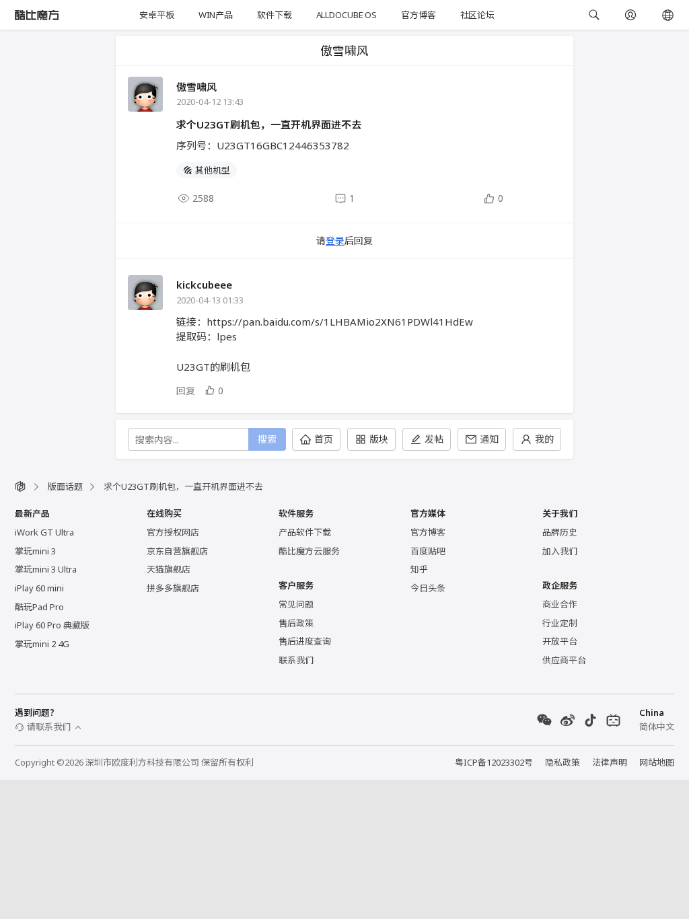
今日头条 (427, 588)
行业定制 (559, 623)
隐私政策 (562, 762)
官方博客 (418, 15)
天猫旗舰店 (168, 569)
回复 (185, 390)
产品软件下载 (305, 532)
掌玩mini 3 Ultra (46, 569)
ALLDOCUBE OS (346, 15)
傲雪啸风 (196, 87)
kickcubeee (204, 284)
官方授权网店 (173, 532)
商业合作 (559, 604)
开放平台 (559, 641)
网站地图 (656, 762)
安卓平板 (156, 15)
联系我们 (296, 660)
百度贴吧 (427, 551)
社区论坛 (477, 15)
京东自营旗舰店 (177, 551)
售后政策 (296, 623)
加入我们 (559, 551)
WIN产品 (215, 15)
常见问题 (296, 604)
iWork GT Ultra (44, 532)
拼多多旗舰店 (173, 588)
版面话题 (65, 486)
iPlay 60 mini (39, 588)
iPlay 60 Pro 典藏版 (52, 625)
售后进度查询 (305, 641)
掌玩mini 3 (35, 551)
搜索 (267, 439)
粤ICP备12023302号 (494, 762)
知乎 (419, 569)
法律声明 (609, 762)
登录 (335, 240)
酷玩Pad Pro (39, 607)
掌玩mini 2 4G (42, 644)
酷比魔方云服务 (309, 551)
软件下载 (274, 15)
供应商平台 (564, 660)
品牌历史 (559, 532)
